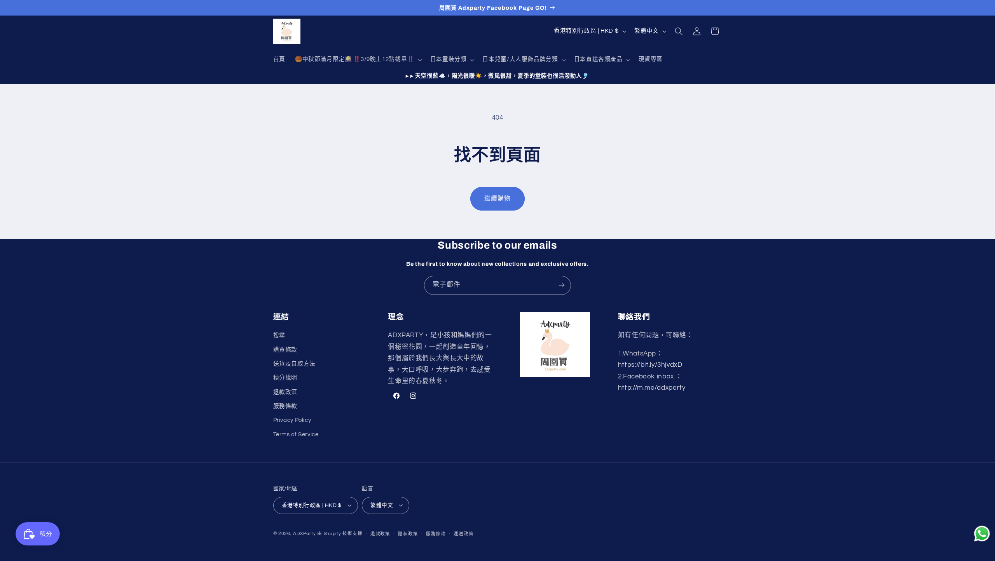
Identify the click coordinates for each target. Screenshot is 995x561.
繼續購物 (497, 198)
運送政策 (463, 533)
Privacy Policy (292, 420)
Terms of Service (296, 434)
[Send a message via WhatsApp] (982, 533)
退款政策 (285, 392)
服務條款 (285, 406)
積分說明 (285, 378)
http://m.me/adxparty (652, 388)
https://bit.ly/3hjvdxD (650, 364)
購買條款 (285, 350)
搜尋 (279, 335)
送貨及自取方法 (294, 364)
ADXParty (304, 533)
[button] (357, 59)
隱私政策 (408, 533)
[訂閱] (562, 285)
